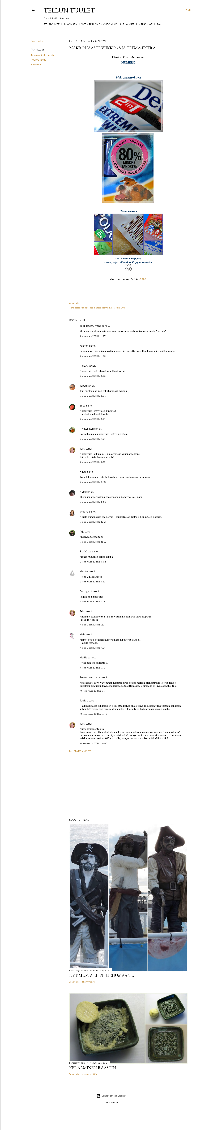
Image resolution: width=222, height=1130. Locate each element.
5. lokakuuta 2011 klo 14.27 (93, 336)
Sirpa (83, 405)
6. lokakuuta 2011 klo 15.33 (92, 581)
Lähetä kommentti (80, 751)
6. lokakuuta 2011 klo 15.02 (93, 561)
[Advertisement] (128, 785)
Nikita (83, 471)
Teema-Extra (38, 59)
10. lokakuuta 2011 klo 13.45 (93, 714)
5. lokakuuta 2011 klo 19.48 (93, 482)
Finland (94, 24)
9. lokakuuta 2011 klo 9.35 (92, 667)
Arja (82, 531)
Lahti (83, 24)
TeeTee (84, 700)
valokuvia (36, 64)
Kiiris (82, 634)
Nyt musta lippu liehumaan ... (101, 975)
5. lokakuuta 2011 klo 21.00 (93, 502)
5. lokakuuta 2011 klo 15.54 (92, 419)
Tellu (82, 448)
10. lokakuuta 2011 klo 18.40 (93, 743)
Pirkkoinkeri (87, 428)
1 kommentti (88, 981)
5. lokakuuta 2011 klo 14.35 (92, 356)
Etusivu (49, 24)
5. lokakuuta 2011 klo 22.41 (93, 521)
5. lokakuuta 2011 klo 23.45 (93, 541)
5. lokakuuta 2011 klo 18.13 (92, 462)
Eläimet (128, 24)
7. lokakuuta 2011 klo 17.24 (92, 647)
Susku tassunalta (90, 677)
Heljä (83, 491)
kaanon (84, 345)
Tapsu (83, 385)
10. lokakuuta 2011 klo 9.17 (92, 690)
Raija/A (84, 365)
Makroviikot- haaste (43, 55)
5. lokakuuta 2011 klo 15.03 (93, 376)
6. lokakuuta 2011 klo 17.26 (92, 601)
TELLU (61, 24)
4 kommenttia (89, 1074)
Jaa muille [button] (37, 41)
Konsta (72, 24)
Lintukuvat (144, 24)
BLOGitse (85, 551)
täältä (142, 279)
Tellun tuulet (69, 10)
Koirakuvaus (111, 24)
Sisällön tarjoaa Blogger (114, 1095)
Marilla (83, 657)
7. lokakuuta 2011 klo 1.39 (92, 624)
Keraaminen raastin (92, 1067)
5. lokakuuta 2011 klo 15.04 (93, 396)
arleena (84, 511)
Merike (84, 571)
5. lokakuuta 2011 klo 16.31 (92, 439)
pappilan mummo (90, 325)
